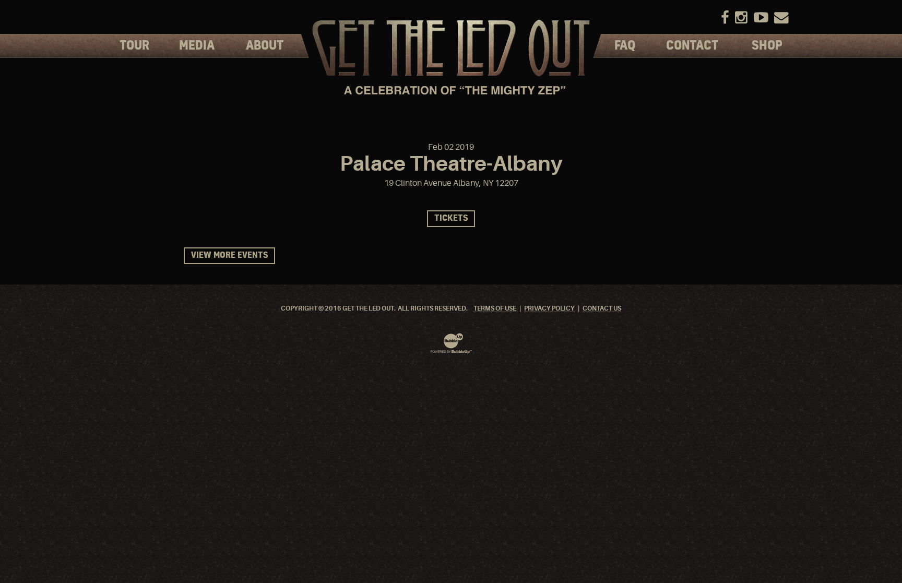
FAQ (624, 46)
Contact (692, 46)
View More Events (229, 255)
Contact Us (602, 308)
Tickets (451, 218)
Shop (767, 46)
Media (197, 46)
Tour (134, 46)
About (265, 46)
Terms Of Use (494, 308)
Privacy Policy (549, 308)
